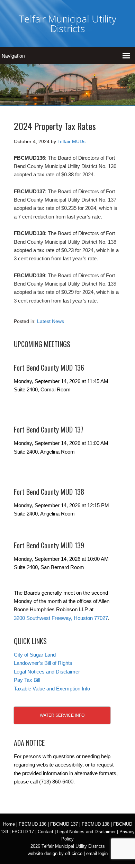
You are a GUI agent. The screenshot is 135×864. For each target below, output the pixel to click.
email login (97, 853)
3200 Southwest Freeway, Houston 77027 (61, 618)
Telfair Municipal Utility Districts (67, 23)
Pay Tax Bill (27, 680)
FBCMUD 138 (95, 824)
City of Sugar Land (35, 655)
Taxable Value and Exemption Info (52, 688)
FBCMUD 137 (64, 824)
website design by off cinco (55, 853)
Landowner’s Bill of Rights (43, 663)
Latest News (50, 321)
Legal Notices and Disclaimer (47, 672)
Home (9, 824)
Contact (45, 831)
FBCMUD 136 (32, 824)
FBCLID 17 (23, 831)
